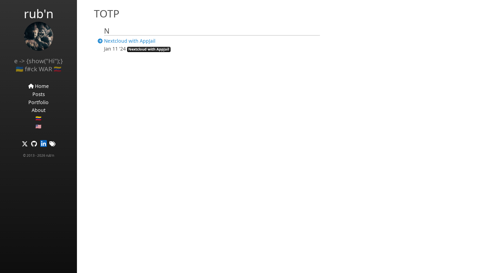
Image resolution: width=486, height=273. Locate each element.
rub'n (38, 13)
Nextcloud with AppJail (129, 41)
